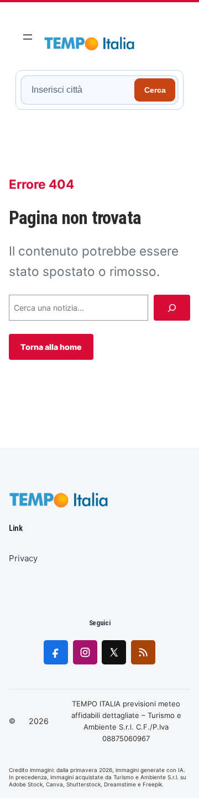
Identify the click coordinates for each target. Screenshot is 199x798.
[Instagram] (85, 652)
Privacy (23, 558)
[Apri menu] (27, 37)
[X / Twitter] (114, 652)
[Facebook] (56, 652)
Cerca (155, 90)
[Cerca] (172, 308)
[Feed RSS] (143, 652)
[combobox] (79, 90)
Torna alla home (51, 347)
